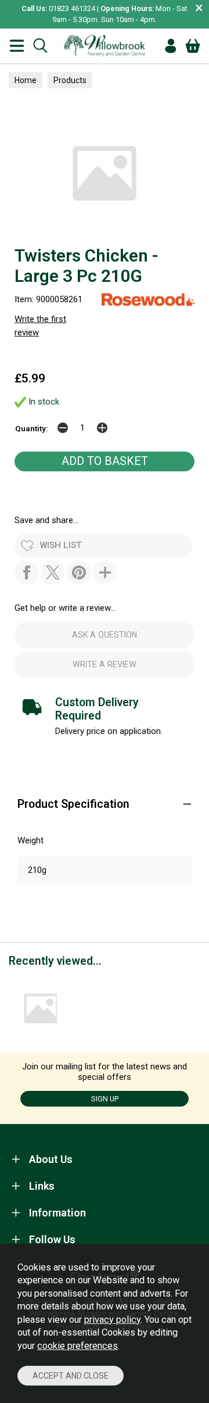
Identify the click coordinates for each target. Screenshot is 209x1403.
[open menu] (17, 46)
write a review (104, 664)
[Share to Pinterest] (79, 572)
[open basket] (192, 46)
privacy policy (112, 1319)
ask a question (104, 634)
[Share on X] (52, 572)
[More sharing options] (105, 572)
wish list (61, 545)
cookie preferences (77, 1345)
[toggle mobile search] (40, 46)
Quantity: (31, 428)
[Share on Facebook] (26, 572)
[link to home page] (104, 45)
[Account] (170, 46)
